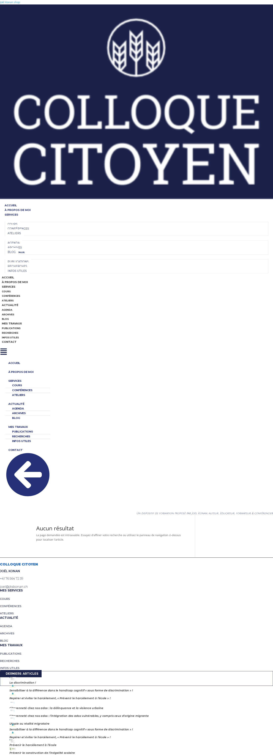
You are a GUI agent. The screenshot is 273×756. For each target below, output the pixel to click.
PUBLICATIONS (10, 653)
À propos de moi (15, 282)
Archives (8, 314)
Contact (9, 342)
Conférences (11, 296)
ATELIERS (7, 613)
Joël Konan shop (10, 2)
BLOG (4, 640)
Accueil (8, 277)
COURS (5, 599)
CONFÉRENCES (10, 606)
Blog (5, 319)
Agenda (7, 309)
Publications (11, 328)
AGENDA (6, 626)
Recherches (10, 332)
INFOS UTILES (10, 668)
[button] (136, 351)
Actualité (10, 305)
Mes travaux (12, 323)
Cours (6, 291)
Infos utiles (10, 337)
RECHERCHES (10, 661)
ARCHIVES (7, 633)
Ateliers (8, 300)
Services (8, 286)
